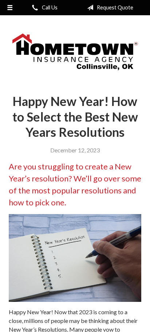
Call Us (49, 7)
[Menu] (10, 8)
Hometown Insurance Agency (75, 51)
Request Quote (114, 7)
